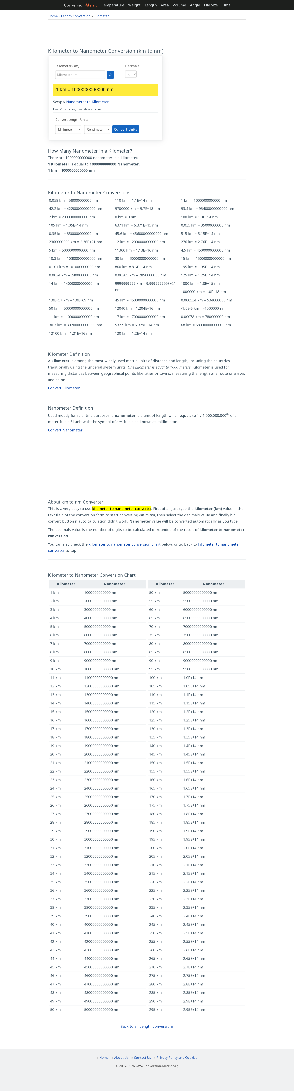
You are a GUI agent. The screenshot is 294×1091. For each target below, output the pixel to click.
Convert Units (125, 129)
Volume (179, 5)
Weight (134, 5)
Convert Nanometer (65, 430)
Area (165, 5)
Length (151, 5)
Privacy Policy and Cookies (177, 1057)
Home (104, 1057)
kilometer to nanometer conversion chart (125, 544)
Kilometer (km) (67, 66)
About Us (121, 1057)
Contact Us (142, 1057)
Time (226, 5)
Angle (195, 5)
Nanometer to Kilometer (87, 101)
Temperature (113, 5)
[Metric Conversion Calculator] (81, 5)
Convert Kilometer (64, 388)
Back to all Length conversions (147, 1026)
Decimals (132, 66)
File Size (211, 5)
